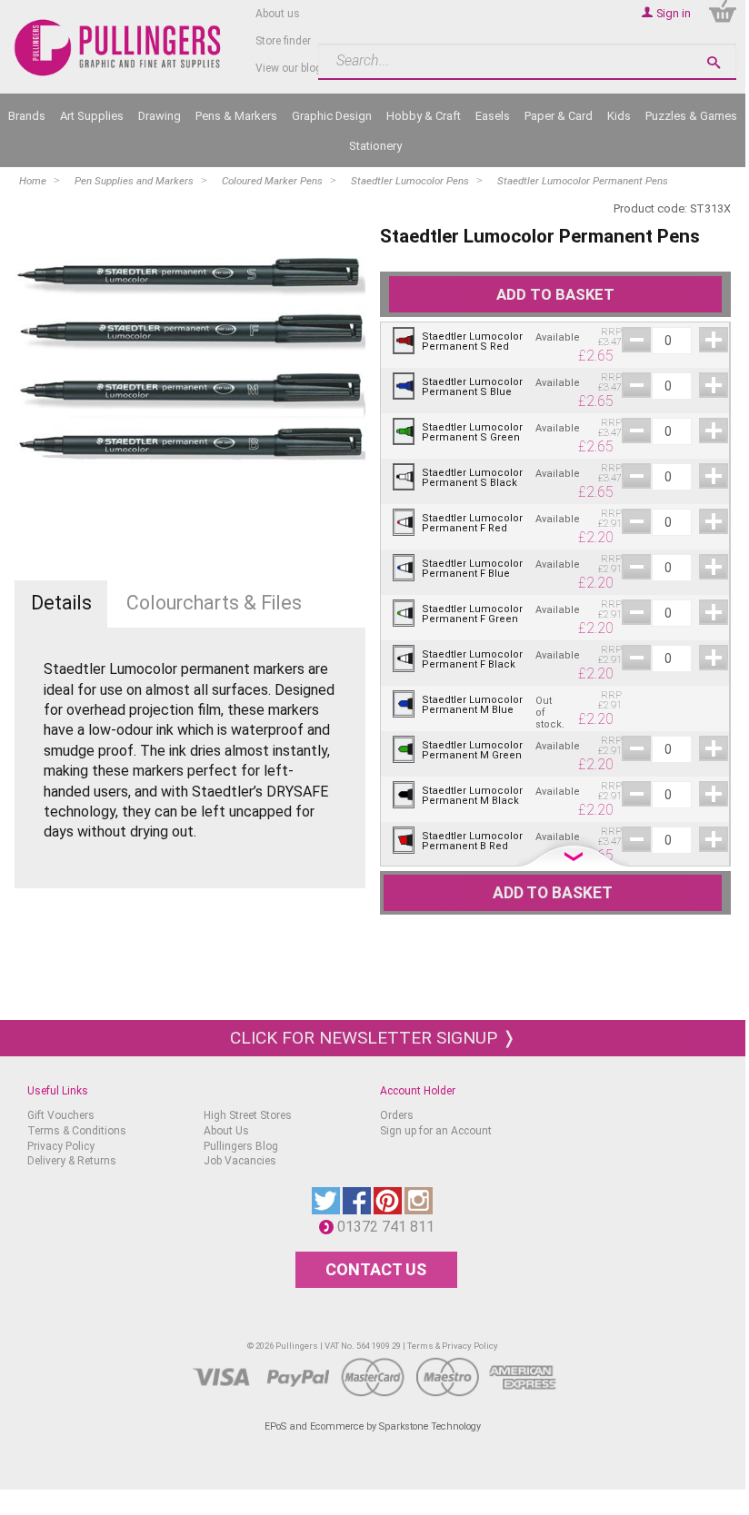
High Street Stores (248, 1115)
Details (61, 602)
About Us (226, 1130)
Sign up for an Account (436, 1130)
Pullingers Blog (241, 1146)
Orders (397, 1115)
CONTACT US (375, 1269)
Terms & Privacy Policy (452, 1346)
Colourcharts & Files (214, 602)
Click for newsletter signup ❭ (373, 1037)
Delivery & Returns (71, 1160)
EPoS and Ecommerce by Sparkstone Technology (373, 1426)
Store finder (283, 41)
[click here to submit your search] (713, 62)
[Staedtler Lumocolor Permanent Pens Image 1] (190, 371)
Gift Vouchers (61, 1115)
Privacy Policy (61, 1146)
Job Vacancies (240, 1160)
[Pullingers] (118, 48)
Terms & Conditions (76, 1130)
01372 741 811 (390, 1226)
